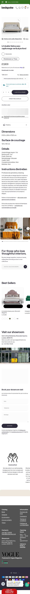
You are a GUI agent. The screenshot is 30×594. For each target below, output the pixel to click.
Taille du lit (5, 74)
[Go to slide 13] (18, 241)
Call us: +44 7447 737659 (13, 2)
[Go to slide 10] (14, 241)
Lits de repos (6, 517)
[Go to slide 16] (22, 241)
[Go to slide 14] (19, 241)
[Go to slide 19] (26, 241)
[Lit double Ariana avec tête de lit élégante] (13, 298)
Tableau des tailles (24, 74)
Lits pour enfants (7, 520)
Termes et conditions (23, 519)
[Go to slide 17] (23, 241)
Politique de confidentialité (24, 524)
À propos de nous (23, 512)
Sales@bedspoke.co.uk (9, 534)
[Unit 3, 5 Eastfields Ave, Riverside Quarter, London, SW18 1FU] (15, 376)
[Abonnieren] (25, 266)
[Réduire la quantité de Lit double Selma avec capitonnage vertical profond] (3, 92)
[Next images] (28, 228)
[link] (13, 458)
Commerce (23, 516)
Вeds (3, 512)
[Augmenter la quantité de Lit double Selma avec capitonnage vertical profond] (8, 92)
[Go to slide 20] (27, 241)
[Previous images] (1, 228)
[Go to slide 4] (6, 241)
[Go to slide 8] (11, 241)
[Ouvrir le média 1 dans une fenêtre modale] (18, 20)
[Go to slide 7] (10, 241)
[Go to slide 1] (2, 241)
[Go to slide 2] (3, 241)
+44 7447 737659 (7, 532)
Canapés (4, 514)
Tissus (4, 522)
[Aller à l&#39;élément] (8, 42)
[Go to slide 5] (7, 241)
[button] (9, 591)
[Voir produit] (13, 306)
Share (27, 38)
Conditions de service (16, 432)
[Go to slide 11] (15, 241)
